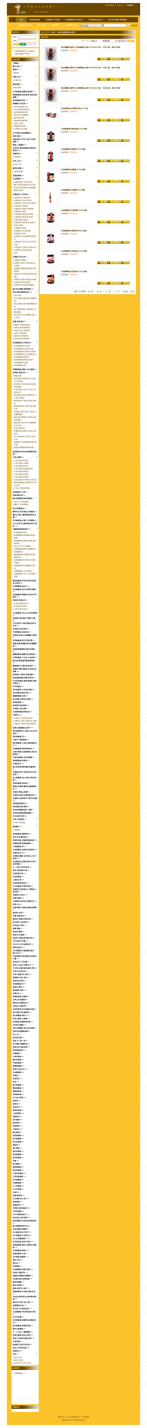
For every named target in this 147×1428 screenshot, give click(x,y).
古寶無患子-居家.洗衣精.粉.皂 (25, 247)
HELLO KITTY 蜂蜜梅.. (22, 546)
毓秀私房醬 (18, 172)
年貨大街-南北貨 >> (20, 971)
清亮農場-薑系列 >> (20, 803)
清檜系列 (17, 157)
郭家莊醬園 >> (18, 1282)
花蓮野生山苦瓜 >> (20, 895)
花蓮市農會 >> (18, 898)
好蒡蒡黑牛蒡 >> (19, 873)
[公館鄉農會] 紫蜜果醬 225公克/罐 (74, 129)
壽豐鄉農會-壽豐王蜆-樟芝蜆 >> (25, 654)
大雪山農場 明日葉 (21, 460)
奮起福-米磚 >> (18, 913)
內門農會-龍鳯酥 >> (20, 1257)
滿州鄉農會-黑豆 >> (20, 100)
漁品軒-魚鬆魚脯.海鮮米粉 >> (24, 938)
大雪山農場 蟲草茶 (21, 471)
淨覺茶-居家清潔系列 (22, 328)
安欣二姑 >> (17, 161)
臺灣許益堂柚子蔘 (21, 107)
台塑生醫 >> (17, 1341)
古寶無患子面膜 (20, 228)
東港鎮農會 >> (18, 1135)
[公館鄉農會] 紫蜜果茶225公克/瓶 (74, 231)
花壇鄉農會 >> (18, 1183)
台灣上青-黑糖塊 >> (20, 1000)
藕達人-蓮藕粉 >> (19, 145)
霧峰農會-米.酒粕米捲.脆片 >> (24, 666)
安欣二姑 (17, 164)
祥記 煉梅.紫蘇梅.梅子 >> (22, 292)
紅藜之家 (17, 80)
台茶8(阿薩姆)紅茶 (21, 603)
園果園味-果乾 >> (19, 990)
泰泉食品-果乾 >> (19, 981)
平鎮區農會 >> (18, 1063)
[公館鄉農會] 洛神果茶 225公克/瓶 (74, 251)
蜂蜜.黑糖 (17, 376)
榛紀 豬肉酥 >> (18, 1285)
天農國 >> (16, 63)
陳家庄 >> (16, 69)
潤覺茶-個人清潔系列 (22, 330)
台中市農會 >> (18, 1189)
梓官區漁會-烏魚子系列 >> (23, 1242)
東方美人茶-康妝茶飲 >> (22, 1309)
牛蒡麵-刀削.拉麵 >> (20, 709)
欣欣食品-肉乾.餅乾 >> (21, 1218)
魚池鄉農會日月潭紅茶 (74, 20)
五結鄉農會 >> (18, 1072)
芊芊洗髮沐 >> (18, 686)
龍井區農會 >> (18, 1151)
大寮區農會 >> (18, 1056)
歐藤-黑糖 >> (18, 928)
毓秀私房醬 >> (18, 168)
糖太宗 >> (16, 1263)
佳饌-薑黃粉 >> (18, 1195)
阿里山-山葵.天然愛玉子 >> (23, 965)
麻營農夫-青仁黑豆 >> (21, 978)
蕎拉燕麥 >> (17, 84)
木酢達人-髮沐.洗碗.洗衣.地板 (25, 721)
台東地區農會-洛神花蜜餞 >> (24, 757)
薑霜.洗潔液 (18, 190)
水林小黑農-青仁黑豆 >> (22, 974)
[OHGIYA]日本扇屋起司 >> (23, 944)
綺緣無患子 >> (18, 1205)
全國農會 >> (17, 1053)
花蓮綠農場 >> (18, 176)
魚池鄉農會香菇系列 (22, 357)
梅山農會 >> (17, 1148)
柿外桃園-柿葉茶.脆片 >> (22, 693)
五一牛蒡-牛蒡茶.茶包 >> (22, 867)
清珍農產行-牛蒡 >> (20, 492)
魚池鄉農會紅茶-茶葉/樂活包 (25, 354)
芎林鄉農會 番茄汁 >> (21, 1250)
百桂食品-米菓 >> (19, 925)
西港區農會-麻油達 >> (21, 783)
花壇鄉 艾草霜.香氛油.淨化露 (25, 279)
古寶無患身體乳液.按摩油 (23, 214)
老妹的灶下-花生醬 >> (21, 962)
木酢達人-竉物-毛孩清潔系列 (25, 724)
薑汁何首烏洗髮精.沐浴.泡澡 (25, 185)
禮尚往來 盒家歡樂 (21, 115)
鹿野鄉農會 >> (18, 1167)
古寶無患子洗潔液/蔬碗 (23, 250)
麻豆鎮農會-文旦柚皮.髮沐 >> (24, 690)
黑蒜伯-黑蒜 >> (18, 987)
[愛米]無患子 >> (19, 947)
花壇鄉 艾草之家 (24, 25)
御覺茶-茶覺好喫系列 (22, 325)
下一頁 (116, 292)
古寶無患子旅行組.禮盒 (23, 200)
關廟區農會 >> (18, 1091)
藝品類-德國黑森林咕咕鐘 (24, 447)
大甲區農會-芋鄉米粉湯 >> (23, 886)
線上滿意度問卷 (73, 1417)
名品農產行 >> (18, 179)
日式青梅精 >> (18, 1211)
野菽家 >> (16, 1101)
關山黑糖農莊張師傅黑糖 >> (23, 498)
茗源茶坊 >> (17, 1079)
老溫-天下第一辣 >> (20, 1041)
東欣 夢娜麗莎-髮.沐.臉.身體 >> (24, 1028)
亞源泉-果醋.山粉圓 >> (21, 792)
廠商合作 (61, 1417)
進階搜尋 (134, 25)
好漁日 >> (16, 1192)
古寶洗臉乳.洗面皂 (21, 220)
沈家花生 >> (17, 1107)
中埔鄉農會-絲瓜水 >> (21, 586)
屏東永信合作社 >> (20, 1069)
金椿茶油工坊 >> (19, 853)
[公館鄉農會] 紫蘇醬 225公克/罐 (73, 170)
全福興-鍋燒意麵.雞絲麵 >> (23, 813)
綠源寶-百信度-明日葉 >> (22, 1345)
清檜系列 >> (17, 154)
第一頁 (99, 292)
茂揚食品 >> (17, 1116)
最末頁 (125, 292)
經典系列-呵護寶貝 (21, 336)
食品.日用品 (18, 1360)
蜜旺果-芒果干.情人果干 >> (23, 1302)
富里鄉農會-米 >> (19, 984)
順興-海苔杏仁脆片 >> (21, 1288)
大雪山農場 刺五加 (21, 466)
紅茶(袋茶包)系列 (20, 606)
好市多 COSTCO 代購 (22, 1363)
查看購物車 (110, 5)
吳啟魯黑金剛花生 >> (21, 883)
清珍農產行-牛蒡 (71, 25)
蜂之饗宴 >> (17, 1164)
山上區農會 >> (18, 1186)
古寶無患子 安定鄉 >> (21, 194)
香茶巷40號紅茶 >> (20, 600)
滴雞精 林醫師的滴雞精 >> (23, 1276)
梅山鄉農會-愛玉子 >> (21, 1015)
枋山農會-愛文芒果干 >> (22, 1232)
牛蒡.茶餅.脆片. (20, 428)
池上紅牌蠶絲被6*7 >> (21, 1239)
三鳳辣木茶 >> (18, 880)
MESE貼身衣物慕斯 (21, 339)
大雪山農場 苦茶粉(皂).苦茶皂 (25, 480)
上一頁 (108, 292)
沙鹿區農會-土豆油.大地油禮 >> (25, 657)
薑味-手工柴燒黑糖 (21, 504)
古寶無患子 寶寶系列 (22, 198)
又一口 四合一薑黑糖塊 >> (23, 1332)
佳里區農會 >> (18, 877)
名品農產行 (55, 25)
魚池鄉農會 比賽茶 (21, 363)
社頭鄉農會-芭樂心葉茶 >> (23, 1269)
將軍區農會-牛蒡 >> (20, 1254)
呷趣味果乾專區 (20, 126)
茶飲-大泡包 (18, 123)
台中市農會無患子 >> (21, 1214)
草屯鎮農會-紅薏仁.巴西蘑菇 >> (25, 520)
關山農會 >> (17, 1132)
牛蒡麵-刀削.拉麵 (20, 129)
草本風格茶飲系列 (21, 112)
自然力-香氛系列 (20, 333)
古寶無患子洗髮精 (21, 206)
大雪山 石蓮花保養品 (22, 488)
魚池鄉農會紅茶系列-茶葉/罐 (25, 352)
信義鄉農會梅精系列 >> (22, 529)
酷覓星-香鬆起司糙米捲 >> (23, 919)
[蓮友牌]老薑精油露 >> (21, 1031)
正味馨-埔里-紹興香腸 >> (22, 1279)
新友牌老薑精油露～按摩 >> (23, 810)
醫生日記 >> (17, 66)
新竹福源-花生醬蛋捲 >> (22, 1012)
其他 (16, 253)
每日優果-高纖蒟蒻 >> (21, 1044)
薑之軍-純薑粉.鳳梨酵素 (118, 20)
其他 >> (16, 1354)
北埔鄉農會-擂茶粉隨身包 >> (24, 749)
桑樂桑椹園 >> (18, 1066)
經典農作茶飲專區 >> (21, 705)
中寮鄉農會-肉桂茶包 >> (22, 632)
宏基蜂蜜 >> (17, 1266)
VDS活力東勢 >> (19, 1098)
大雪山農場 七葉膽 (21, 463)
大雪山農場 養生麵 (21, 477)
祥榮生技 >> (17, 993)
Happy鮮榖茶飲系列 (22, 110)
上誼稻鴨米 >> (18, 1113)
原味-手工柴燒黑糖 (21, 502)
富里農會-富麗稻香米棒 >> (23, 1022)
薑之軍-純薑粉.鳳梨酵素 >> (23, 289)
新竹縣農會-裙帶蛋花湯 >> (23, 1326)
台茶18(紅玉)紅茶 (21, 609)
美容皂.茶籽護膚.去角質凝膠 (25, 188)
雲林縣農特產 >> (19, 1050)
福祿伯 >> (16, 1104)
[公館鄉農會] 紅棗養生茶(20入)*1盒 (74, 108)
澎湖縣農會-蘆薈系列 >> (22, 834)
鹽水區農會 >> (18, 1060)
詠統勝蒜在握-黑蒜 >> (21, 807)
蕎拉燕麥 (17, 88)
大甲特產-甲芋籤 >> (20, 941)
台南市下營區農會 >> (21, 740)
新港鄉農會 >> (18, 1154)
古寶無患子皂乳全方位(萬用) (25, 203)
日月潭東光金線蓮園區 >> (22, 133)
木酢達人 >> (17, 715)
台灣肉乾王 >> (18, 764)
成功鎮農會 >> (18, 1180)
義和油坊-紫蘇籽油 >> (21, 1003)
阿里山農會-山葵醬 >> (21, 1019)
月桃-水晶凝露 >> (19, 819)
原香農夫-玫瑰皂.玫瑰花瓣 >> (24, 675)
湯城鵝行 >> (17, 827)
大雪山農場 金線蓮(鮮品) (23, 469)
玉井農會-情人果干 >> (21, 1199)
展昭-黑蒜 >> (18, 136)
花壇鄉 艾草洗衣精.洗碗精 (24, 285)
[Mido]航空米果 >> (20, 816)
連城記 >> (16, 1075)
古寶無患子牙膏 (20, 234)
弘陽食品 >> (17, 1129)
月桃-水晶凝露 (19, 823)
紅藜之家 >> (17, 77)
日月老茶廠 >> (18, 1317)
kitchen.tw (18, 1357)
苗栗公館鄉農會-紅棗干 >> (23, 728)
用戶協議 (85, 1417)
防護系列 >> (17, 1351)
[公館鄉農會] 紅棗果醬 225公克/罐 (74, 210)
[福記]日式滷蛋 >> (20, 935)
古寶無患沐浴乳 (20, 211)
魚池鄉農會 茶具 (20, 365)
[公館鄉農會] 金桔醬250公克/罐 (73, 190)
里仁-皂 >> (17, 1034)
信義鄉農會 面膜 (20, 532)
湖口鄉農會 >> (18, 1139)
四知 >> (16, 1082)
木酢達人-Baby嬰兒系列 (23, 718)
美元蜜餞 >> (17, 1120)
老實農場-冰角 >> (19, 1305)
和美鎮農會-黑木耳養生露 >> (24, 640)
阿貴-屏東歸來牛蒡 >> (21, 870)
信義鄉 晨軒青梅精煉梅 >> (23, 843)
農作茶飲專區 (19, 118)
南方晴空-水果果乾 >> (21, 922)
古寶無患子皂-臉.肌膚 (22, 231)
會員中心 (120, 5)
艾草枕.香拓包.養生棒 (22, 282)
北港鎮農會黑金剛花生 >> (22, 712)
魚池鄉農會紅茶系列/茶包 (23, 349)
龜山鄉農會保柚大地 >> (22, 1226)
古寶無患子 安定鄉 (53, 20)
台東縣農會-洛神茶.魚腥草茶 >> (25, 850)
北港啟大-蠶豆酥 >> (20, 1006)
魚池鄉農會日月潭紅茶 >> (22, 343)
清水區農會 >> (18, 1142)
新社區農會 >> (18, 1170)
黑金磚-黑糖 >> (18, 932)
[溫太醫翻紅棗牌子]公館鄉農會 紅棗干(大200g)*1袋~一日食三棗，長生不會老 (90, 47)
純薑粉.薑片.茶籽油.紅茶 (23, 182)
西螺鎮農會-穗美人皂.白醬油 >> (25, 369)
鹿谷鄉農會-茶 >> (19, 737)
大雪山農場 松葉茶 (21, 474)
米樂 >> (16, 1161)
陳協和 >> (16, 1145)
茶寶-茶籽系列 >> (19, 322)
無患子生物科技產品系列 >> (23, 1338)
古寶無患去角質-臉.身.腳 (23, 217)
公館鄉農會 (18, 1373)
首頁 (21, 20)
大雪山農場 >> (18, 457)
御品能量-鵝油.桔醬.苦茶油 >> (24, 678)
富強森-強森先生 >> (20, 372)
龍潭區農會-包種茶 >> (21, 996)
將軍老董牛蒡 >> (19, 495)
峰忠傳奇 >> (17, 1123)
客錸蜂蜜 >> (17, 1202)
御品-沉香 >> (18, 1260)
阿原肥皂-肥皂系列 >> (21, 629)
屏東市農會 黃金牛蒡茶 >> (23, 1335)
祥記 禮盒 (17, 295)
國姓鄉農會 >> (18, 1088)
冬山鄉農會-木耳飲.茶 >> (22, 1235)
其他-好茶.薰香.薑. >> (21, 837)
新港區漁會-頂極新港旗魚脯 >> (24, 840)
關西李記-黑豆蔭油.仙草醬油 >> (25, 512)
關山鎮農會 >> (18, 1085)
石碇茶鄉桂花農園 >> (21, 1229)
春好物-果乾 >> (18, 1038)
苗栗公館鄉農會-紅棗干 (67, 32)
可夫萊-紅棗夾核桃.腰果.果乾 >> (25, 968)
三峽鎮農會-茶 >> (19, 846)
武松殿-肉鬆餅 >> (19, 1025)
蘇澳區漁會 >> (18, 1110)
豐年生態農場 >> (19, 1329)
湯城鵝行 (17, 830)
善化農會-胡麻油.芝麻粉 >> (23, 699)
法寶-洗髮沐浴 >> (19, 916)
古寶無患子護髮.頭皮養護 (23, 209)
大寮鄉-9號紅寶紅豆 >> (22, 1208)
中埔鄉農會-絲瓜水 (95, 20)
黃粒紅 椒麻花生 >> (20, 1273)
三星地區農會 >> (19, 1173)
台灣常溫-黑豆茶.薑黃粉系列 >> (25, 795)
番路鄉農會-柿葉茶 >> (21, 761)
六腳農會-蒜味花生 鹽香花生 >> (25, 901)
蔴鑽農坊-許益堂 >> (20, 103)
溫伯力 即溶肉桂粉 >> (21, 1348)
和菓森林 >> (17, 1126)
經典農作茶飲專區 (21, 121)
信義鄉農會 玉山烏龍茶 (23, 571)
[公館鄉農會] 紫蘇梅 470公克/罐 (73, 149)
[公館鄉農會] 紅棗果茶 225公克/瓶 (74, 271)
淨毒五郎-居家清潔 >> (21, 1047)
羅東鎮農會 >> (18, 702)
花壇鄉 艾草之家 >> (20, 257)
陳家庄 (16, 73)
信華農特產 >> (18, 1094)
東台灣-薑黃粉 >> (19, 508)
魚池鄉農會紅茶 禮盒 (22, 346)
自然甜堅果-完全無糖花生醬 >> (24, 1009)
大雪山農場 (41, 25)
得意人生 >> (17, 904)
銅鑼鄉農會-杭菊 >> (20, 696)
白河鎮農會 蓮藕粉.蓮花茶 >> (24, 92)
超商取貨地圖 (34, 20)
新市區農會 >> (18, 1158)
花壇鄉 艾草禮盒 (20, 260)
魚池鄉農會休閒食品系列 (23, 360)
